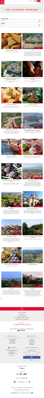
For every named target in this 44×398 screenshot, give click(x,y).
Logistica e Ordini (12, 343)
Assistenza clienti (32, 340)
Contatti (31, 339)
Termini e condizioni (12, 339)
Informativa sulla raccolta (14, 392)
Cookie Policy (31, 343)
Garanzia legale (12, 340)
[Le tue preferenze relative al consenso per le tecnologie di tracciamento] (1, 298)
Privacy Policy (31, 341)
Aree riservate (31, 344)
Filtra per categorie (4, 18)
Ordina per (3, 23)
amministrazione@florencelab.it (28, 387)
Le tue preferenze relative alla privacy (24, 392)
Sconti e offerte (12, 341)
